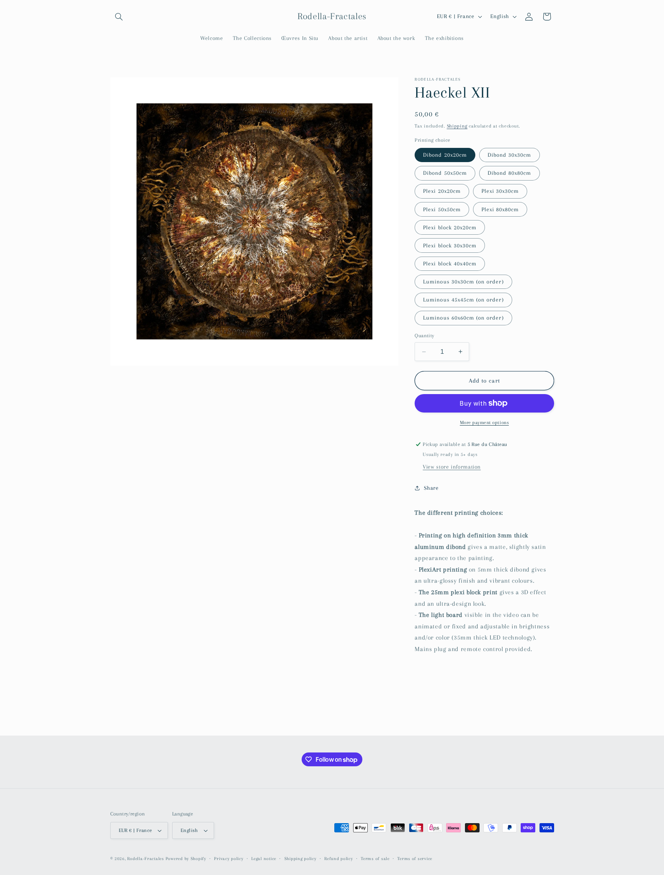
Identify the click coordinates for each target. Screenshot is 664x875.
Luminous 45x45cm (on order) (463, 300)
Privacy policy (228, 858)
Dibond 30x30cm (509, 155)
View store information (452, 467)
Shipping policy (300, 858)
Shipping (457, 126)
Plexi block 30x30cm (449, 245)
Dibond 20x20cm (445, 155)
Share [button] (431, 488)
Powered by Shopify (186, 858)
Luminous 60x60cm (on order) (463, 318)
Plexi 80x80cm (500, 209)
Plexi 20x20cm (442, 191)
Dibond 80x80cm (509, 173)
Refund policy (338, 858)
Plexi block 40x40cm (449, 263)
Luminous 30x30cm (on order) (463, 281)
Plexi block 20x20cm (449, 227)
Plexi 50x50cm (442, 209)
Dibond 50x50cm (445, 173)
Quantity (424, 335)
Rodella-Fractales (146, 858)
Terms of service (414, 858)
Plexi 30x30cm (500, 191)
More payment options (484, 422)
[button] (119, 16)
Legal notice (263, 858)
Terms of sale (375, 858)
